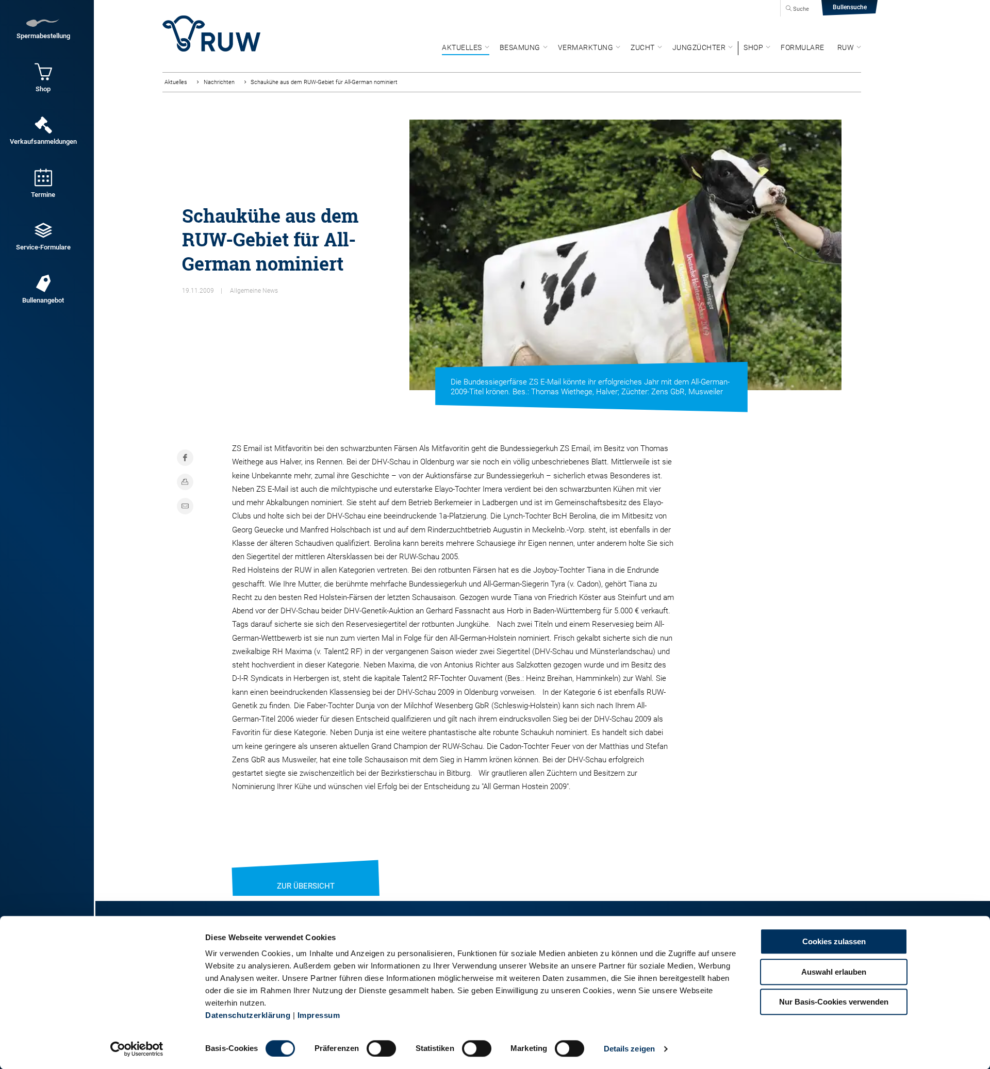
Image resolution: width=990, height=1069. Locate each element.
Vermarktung (586, 47)
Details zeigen (629, 1048)
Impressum (319, 1015)
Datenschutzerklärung (247, 1015)
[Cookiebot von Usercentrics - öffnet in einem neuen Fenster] (137, 1049)
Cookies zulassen (834, 941)
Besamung (520, 47)
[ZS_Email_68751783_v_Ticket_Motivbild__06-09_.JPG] (625, 255)
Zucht (643, 47)
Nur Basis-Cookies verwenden (833, 1001)
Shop (753, 47)
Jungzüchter (699, 47)
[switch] (381, 1048)
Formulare (802, 47)
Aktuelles (462, 47)
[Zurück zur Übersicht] (306, 873)
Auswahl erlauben (833, 971)
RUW (845, 47)
